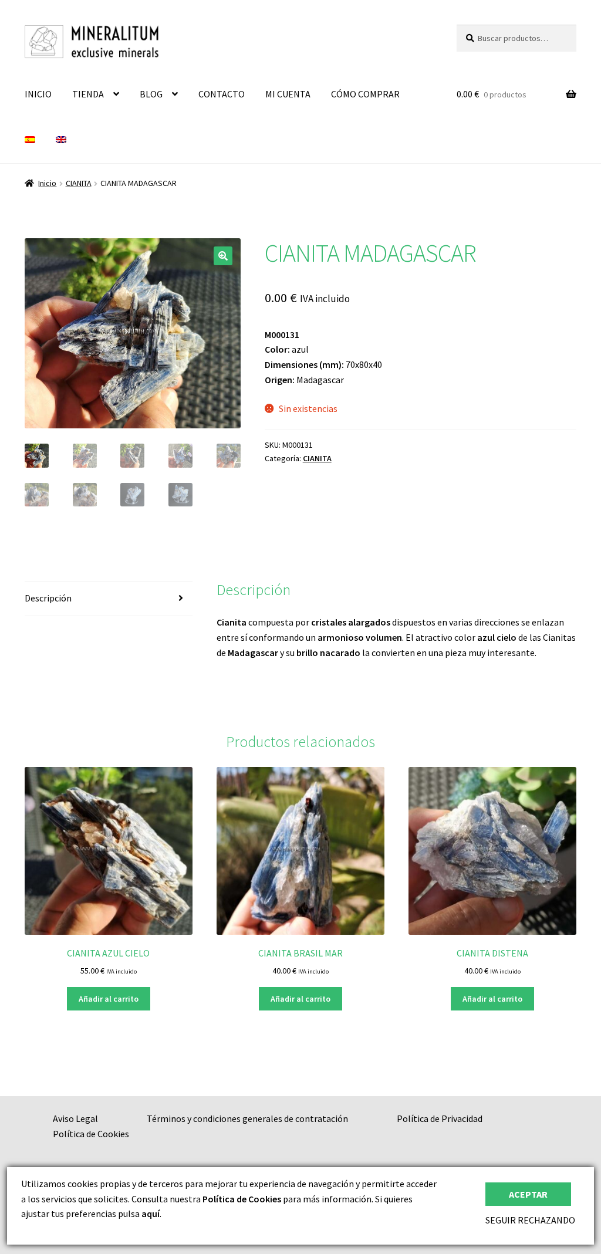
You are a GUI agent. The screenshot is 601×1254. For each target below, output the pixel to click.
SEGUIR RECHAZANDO (530, 1220)
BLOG (151, 94)
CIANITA (79, 183)
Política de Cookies (91, 1134)
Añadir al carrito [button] (109, 998)
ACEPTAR (528, 1194)
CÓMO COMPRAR (365, 94)
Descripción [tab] (48, 598)
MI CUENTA (287, 94)
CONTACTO (221, 94)
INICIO (38, 94)
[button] (223, 255)
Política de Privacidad (439, 1118)
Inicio (47, 183)
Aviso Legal (75, 1118)
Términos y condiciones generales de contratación (247, 1118)
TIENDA (88, 94)
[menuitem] (30, 140)
